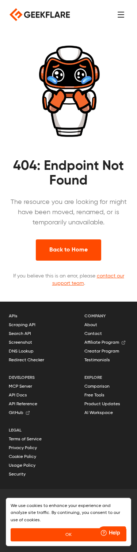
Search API (20, 334)
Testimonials (97, 360)
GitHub (16, 413)
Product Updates (102, 404)
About (90, 325)
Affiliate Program (101, 342)
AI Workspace (98, 413)
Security (17, 474)
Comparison (97, 386)
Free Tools (94, 395)
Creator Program (101, 351)
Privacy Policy (23, 448)
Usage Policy (22, 465)
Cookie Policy (22, 457)
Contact (93, 334)
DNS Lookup (21, 351)
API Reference (23, 404)
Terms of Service (25, 439)
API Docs (18, 395)
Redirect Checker (26, 360)
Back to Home (68, 250)
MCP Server (20, 386)
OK (68, 535)
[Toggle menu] (121, 14)
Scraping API (22, 325)
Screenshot (20, 342)
